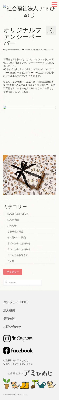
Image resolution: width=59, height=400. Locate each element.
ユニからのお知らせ (17, 255)
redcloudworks (13, 50)
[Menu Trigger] (54, 4)
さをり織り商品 (15, 231)
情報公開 (9, 318)
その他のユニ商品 (40, 50)
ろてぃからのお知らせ (18, 243)
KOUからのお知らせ (17, 213)
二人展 (10, 261)
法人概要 (9, 310)
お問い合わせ (12, 326)
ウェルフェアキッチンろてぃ (18, 363)
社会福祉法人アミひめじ (16, 360)
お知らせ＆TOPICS (15, 302)
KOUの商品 (13, 219)
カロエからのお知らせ (18, 249)
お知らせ (12, 225)
